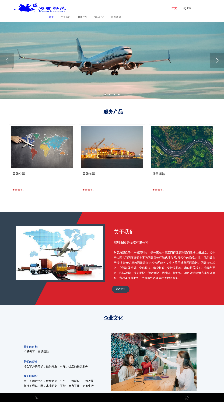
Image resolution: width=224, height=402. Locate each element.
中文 (174, 8)
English (186, 8)
